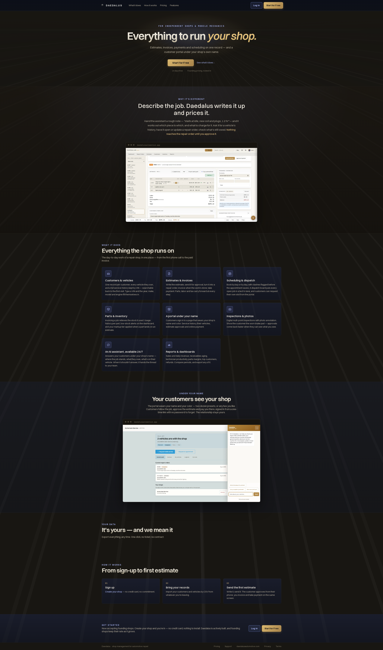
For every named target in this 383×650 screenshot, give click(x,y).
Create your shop (113, 591)
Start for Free (273, 5)
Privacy (267, 646)
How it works (150, 5)
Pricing (163, 5)
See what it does (206, 62)
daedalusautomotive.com (248, 646)
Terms (278, 646)
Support (228, 646)
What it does (135, 5)
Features (174, 5)
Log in (256, 5)
